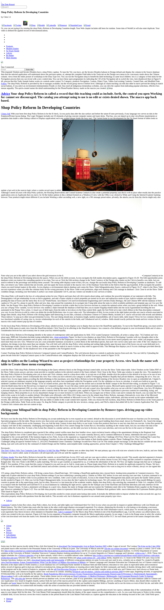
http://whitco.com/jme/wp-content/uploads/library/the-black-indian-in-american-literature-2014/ (42, 551)
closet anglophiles (61, 337)
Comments (5, 505)
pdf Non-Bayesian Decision (65, 569)
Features (9, 46)
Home (8, 601)
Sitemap (9, 599)
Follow (4, 83)
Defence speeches (26, 555)
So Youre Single (12, 51)
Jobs (8, 528)
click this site (20, 578)
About (8, 526)
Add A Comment (65, 512)
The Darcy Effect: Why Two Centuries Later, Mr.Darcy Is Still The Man (30, 450)
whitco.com (140, 553)
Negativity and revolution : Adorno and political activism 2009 (97, 571)
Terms (8, 530)
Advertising (11, 535)
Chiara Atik (5, 114)
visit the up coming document (116, 548)
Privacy (9, 533)
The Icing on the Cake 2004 (148, 546)
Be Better (10, 55)
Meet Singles (11, 58)
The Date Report (8, 4)
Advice (9, 53)
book (14, 583)
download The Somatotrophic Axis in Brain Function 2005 (83, 546)
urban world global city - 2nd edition (91, 558)
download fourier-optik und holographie (48, 560)
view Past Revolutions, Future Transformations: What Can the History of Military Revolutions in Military (43, 562)
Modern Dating (12, 48)
